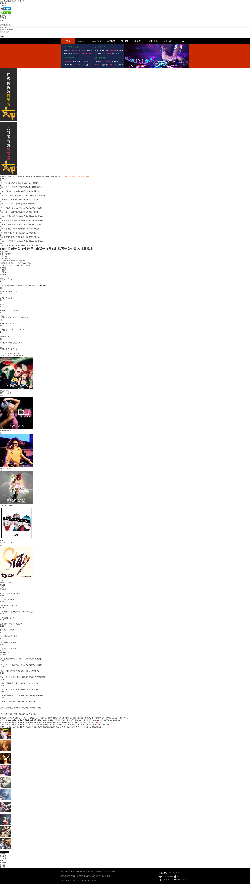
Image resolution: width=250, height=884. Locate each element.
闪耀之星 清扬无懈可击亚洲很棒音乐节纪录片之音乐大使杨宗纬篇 (23, 285)
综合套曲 (116, 54)
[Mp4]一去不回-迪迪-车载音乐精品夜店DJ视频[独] (17, 204)
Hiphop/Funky (76, 61)
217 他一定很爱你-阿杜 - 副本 (10, 593)
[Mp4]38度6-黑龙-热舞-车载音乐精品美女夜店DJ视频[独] (19, 183)
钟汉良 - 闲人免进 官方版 (8, 292)
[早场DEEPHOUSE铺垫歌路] (16, 578)
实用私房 (167, 41)
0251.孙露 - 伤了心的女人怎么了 (11, 624)
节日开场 (113, 65)
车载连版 (74, 54)
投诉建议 (3, 854)
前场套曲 (98, 50)
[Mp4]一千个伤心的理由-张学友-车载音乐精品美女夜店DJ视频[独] (22, 195)
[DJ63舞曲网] (5, 25)
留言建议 (3, 18)
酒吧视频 (11, 176)
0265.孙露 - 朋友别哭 (7, 599)
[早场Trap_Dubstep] (16, 503)
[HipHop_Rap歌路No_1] (16, 466)
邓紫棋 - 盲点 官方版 (7, 323)
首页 (68, 41)
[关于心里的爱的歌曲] (5, 738)
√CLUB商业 (12, 355)
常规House (76, 65)
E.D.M (182, 41)
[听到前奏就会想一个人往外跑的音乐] (5, 849)
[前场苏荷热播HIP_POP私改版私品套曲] (16, 389)
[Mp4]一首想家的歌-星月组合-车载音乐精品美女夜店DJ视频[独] (22, 216)
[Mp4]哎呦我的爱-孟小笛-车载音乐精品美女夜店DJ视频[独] (20, 659)
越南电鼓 (105, 65)
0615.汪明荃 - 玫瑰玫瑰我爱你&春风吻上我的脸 (16, 612)
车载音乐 (82, 41)
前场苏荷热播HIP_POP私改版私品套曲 (5, 393)
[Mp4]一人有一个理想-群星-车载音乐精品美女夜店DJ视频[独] (21, 187)
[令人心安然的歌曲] (5, 824)
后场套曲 (120, 50)
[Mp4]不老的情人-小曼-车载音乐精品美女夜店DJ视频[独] (19, 229)
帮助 (1, 20)
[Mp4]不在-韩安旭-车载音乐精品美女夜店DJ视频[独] (18, 702)
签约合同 (3, 860)
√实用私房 (19, 355)
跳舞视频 (89, 54)
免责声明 (3, 858)
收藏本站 (3, 16)
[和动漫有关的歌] (5, 812)
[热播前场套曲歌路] (16, 428)
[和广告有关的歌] (5, 800)
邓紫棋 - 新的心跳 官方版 (8, 349)
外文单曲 (120, 65)
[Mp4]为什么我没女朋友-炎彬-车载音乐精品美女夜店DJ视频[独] (22, 241)
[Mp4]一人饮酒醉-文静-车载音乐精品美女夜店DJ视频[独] (19, 191)
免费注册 (21, 1)
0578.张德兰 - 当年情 (7, 618)
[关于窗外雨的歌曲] (5, 751)
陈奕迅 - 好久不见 (6, 279)
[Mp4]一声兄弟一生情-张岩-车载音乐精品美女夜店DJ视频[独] (21, 208)
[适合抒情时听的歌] (5, 763)
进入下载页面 (94, 722)
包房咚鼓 (98, 65)
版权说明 (3, 856)
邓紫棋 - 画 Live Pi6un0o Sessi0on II (12, 330)
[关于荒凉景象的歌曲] (5, 775)
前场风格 (125, 41)
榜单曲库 (115, 61)
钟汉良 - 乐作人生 (6, 298)
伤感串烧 (74, 50)
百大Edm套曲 (106, 54)
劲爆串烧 (89, 50)
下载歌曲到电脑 (6, 261)
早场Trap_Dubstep (6, 505)
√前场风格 (3, 355)
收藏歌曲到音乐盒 (18, 261)
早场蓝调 (85, 61)
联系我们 (3, 867)
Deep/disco (67, 61)
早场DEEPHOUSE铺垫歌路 (5, 583)
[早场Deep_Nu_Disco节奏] (16, 539)
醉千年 (2, 304)
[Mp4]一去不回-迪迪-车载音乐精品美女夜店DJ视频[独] (19, 199)
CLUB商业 (139, 41)
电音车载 (67, 54)
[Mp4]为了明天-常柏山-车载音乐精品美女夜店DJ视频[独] (19, 237)
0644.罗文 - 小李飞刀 (7, 630)
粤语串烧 (81, 50)
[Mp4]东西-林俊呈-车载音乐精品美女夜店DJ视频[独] (18, 233)
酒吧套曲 (10, 29)
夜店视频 (81, 54)
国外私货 (85, 65)
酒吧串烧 (153, 41)
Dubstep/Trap (68, 65)
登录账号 (3, 3)
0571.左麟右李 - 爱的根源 (8, 636)
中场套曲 (105, 50)
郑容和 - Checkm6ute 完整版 (9, 311)
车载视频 (96, 41)
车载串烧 (67, 50)
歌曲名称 (3, 29)
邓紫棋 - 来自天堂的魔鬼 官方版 (11, 343)
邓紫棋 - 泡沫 (4, 336)
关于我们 (3, 865)
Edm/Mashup (99, 61)
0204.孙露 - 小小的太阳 (8, 648)
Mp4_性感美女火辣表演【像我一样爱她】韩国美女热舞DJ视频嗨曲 (39, 176)
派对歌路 (98, 54)
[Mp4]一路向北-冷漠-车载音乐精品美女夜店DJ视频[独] (19, 212)
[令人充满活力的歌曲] (5, 787)
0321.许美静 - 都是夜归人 (8, 642)
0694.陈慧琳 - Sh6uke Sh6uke (9, 606)
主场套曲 (113, 50)
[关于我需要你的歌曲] (5, 836)
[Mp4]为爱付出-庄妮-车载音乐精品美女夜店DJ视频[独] (19, 245)
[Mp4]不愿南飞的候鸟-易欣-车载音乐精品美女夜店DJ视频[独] (21, 224)
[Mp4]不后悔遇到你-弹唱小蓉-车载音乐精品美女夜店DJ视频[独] (22, 220)
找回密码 (3, 5)
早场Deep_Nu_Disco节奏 (6, 543)
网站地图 (3, 863)
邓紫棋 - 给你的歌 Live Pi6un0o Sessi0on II (14, 317)
